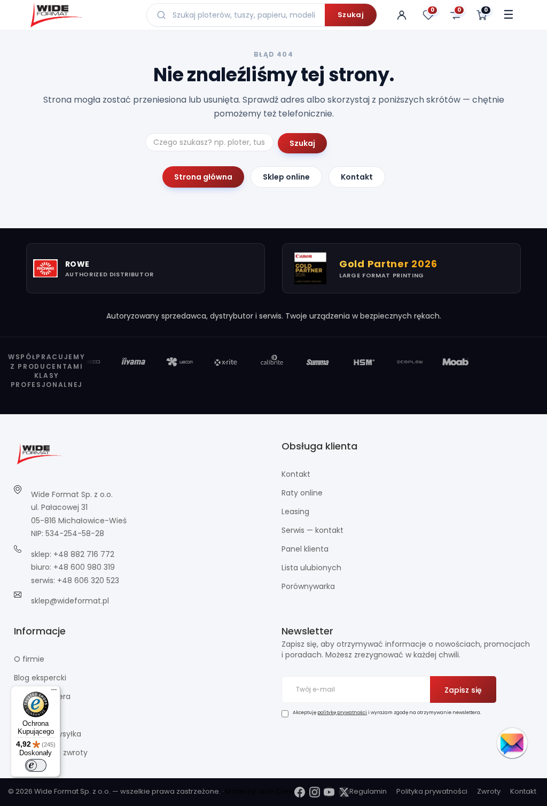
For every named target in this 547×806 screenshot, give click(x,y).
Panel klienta (305, 549)
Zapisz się (463, 690)
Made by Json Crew (259, 791)
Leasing (295, 511)
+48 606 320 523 (88, 580)
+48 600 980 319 (84, 567)
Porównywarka (308, 586)
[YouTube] (329, 792)
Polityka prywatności (431, 791)
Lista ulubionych (311, 567)
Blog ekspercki (40, 677)
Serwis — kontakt (312, 530)
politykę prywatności (342, 712)
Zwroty (489, 791)
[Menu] (54, 692)
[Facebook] (299, 792)
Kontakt (357, 177)
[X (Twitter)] (344, 792)
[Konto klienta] (401, 15)
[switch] (35, 765)
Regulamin (368, 791)
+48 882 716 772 (83, 554)
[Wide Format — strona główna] (80, 15)
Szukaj (351, 15)
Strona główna (203, 177)
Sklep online (286, 177)
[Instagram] (314, 792)
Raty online (302, 492)
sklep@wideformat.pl (70, 600)
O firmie (29, 659)
